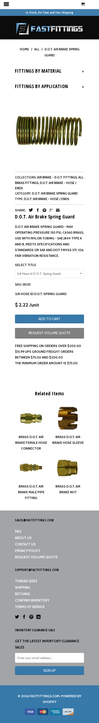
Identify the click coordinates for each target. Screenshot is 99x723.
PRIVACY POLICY (27, 551)
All (80, 177)
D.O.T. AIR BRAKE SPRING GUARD (55, 193)
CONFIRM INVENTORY (32, 600)
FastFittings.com (44, 696)
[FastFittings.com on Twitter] (17, 617)
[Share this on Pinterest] (43, 210)
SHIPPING (22, 587)
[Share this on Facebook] (37, 210)
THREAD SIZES (26, 581)
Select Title (25, 265)
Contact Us (25, 544)
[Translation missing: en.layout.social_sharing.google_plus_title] (50, 210)
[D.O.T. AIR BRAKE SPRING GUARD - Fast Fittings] (49, 130)
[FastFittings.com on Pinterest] (31, 617)
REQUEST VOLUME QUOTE (49, 333)
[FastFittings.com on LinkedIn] (38, 617)
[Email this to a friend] (57, 210)
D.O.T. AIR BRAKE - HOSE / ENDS (46, 199)
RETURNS (22, 594)
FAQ (18, 531)
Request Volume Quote (36, 557)
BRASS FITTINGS (26, 183)
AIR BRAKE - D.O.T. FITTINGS (57, 177)
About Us (23, 538)
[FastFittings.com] (49, 27)
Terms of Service (30, 607)
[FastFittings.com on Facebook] (24, 617)
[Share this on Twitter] (29, 210)
